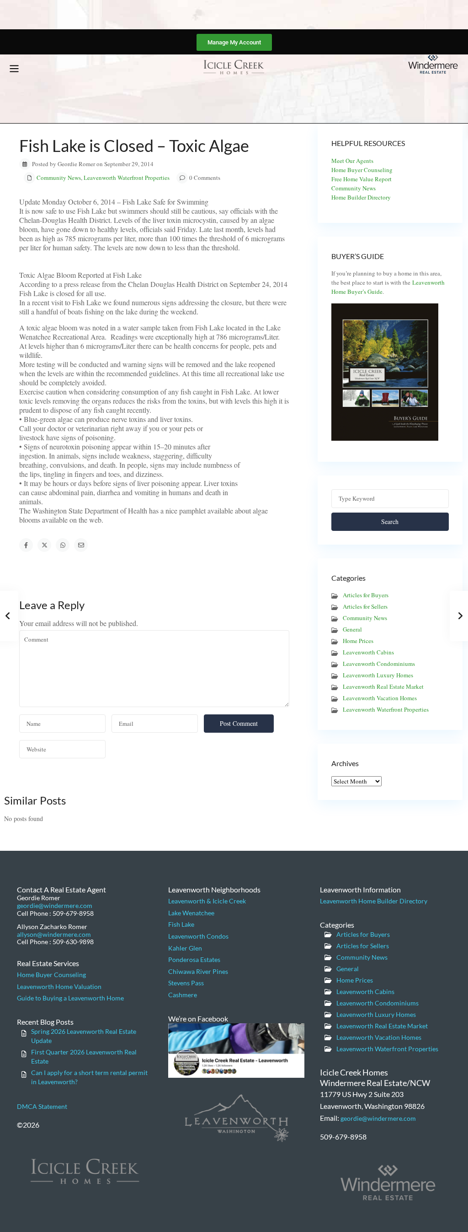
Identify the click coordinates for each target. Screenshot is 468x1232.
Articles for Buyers (365, 595)
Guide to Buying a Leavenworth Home (70, 998)
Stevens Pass (186, 983)
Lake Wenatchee (191, 913)
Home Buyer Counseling (362, 170)
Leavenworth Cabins (368, 652)
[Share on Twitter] (44, 545)
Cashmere (182, 995)
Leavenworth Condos (198, 936)
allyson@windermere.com (54, 934)
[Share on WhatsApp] (62, 545)
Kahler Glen (185, 948)
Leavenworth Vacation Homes (380, 698)
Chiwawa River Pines (198, 971)
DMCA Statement (42, 1106)
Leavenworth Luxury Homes (378, 675)
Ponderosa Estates (194, 959)
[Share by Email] (81, 545)
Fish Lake (181, 924)
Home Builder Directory (361, 197)
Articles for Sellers (365, 606)
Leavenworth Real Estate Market (383, 686)
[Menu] (14, 68)
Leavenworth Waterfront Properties (127, 177)
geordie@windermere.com (54, 905)
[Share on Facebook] (26, 545)
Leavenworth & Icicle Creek (207, 901)
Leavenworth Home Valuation (59, 986)
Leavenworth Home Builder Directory (373, 901)
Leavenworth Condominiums (379, 663)
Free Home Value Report (361, 179)
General (352, 629)
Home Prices (358, 641)
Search (390, 521)
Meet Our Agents (352, 161)
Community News (59, 177)
